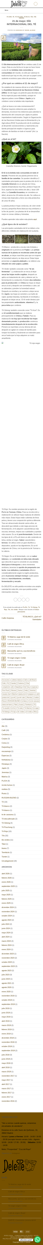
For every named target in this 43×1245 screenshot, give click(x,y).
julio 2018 (5, 1055)
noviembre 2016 (8, 1101)
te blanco (25, 701)
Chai (27, 683)
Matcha (14, 694)
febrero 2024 (7, 945)
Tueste (4, 857)
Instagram (16, 1153)
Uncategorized (7, 861)
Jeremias (33, 690)
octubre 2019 (7, 1000)
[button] (3, 3)
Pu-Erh (9, 16)
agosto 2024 (6, 920)
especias (35, 687)
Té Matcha (27, 708)
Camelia (13, 683)
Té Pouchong (7, 827)
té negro (36, 708)
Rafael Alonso (30, 30)
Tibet (15, 704)
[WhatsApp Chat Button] (37, 1239)
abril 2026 (5, 874)
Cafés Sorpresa (8, 618)
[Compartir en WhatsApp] (15, 599)
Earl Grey (27, 687)
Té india (19, 708)
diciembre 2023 (8, 954)
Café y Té (5, 683)
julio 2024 (5, 924)
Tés (31, 16)
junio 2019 (6, 1013)
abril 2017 (5, 1084)
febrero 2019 (7, 1029)
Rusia (4, 701)
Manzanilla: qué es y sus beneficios (21, 651)
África (35, 712)
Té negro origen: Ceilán (16, 658)
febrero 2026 (7, 878)
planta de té (22, 694)
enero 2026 (6, 882)
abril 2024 (5, 937)
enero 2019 (6, 1034)
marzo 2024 (6, 941)
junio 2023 (6, 979)
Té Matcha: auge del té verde (18, 637)
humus (20, 690)
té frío (13, 708)
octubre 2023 (7, 962)
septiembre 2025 (8, 886)
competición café (7, 687)
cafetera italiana (17, 680)
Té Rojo (27, 16)
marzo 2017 (6, 1088)
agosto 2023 (6, 970)
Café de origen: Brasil (15, 665)
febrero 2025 (7, 899)
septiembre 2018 (8, 1050)
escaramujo (6, 751)
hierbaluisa (6, 760)
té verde (29, 712)
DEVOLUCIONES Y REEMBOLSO (21, 1237)
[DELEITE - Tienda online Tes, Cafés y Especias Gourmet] (19, 4)
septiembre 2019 (8, 1004)
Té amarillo (5, 708)
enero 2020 (6, 992)
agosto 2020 (6, 987)
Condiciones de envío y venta (26, 1235)
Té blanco (5, 806)
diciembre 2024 (8, 907)
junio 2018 (6, 1059)
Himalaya (5, 764)
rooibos (36, 697)
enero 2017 (6, 1097)
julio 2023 (5, 975)
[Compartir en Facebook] (19, 599)
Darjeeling (18, 687)
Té (13, 16)
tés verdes (14, 609)
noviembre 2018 (8, 1042)
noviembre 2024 (8, 912)
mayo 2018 (6, 1063)
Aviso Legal (8, 1235)
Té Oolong (19, 16)
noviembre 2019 (8, 996)
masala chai (6, 694)
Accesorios (5, 680)
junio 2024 (6, 928)
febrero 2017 (7, 1093)
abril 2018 (5, 1067)
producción (5, 697)
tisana (21, 704)
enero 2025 (6, 903)
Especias (5, 756)
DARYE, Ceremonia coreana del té (22, 1220)
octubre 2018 (7, 1046)
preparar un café (34, 694)
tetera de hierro (7, 704)
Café (25, 680)
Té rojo (13, 712)
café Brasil (32, 680)
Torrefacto (28, 704)
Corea (4, 743)
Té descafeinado (8, 819)
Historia (13, 690)
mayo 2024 (6, 933)
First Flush (5, 690)
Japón (4, 768)
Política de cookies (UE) (12, 1239)
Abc (3, 726)
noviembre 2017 (8, 1076)
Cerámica (21, 683)
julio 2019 (5, 1008)
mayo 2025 (6, 895)
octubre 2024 (7, 916)
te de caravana (34, 701)
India (26, 690)
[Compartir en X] (23, 599)
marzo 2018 (6, 1072)
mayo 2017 (6, 1080)
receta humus (7, 785)
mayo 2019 (6, 1017)
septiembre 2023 (8, 966)
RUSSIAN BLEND (14, 701)
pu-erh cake (21, 697)
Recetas (29, 697)
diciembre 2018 (8, 1038)
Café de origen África (15, 644)
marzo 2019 (6, 1025)
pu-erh (13, 697)
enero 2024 (6, 949)
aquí (35, 219)
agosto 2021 (6, 983)
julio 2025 (5, 890)
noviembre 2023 (8, 958)
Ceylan (4, 739)
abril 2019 (5, 1021)
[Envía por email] (27, 599)
